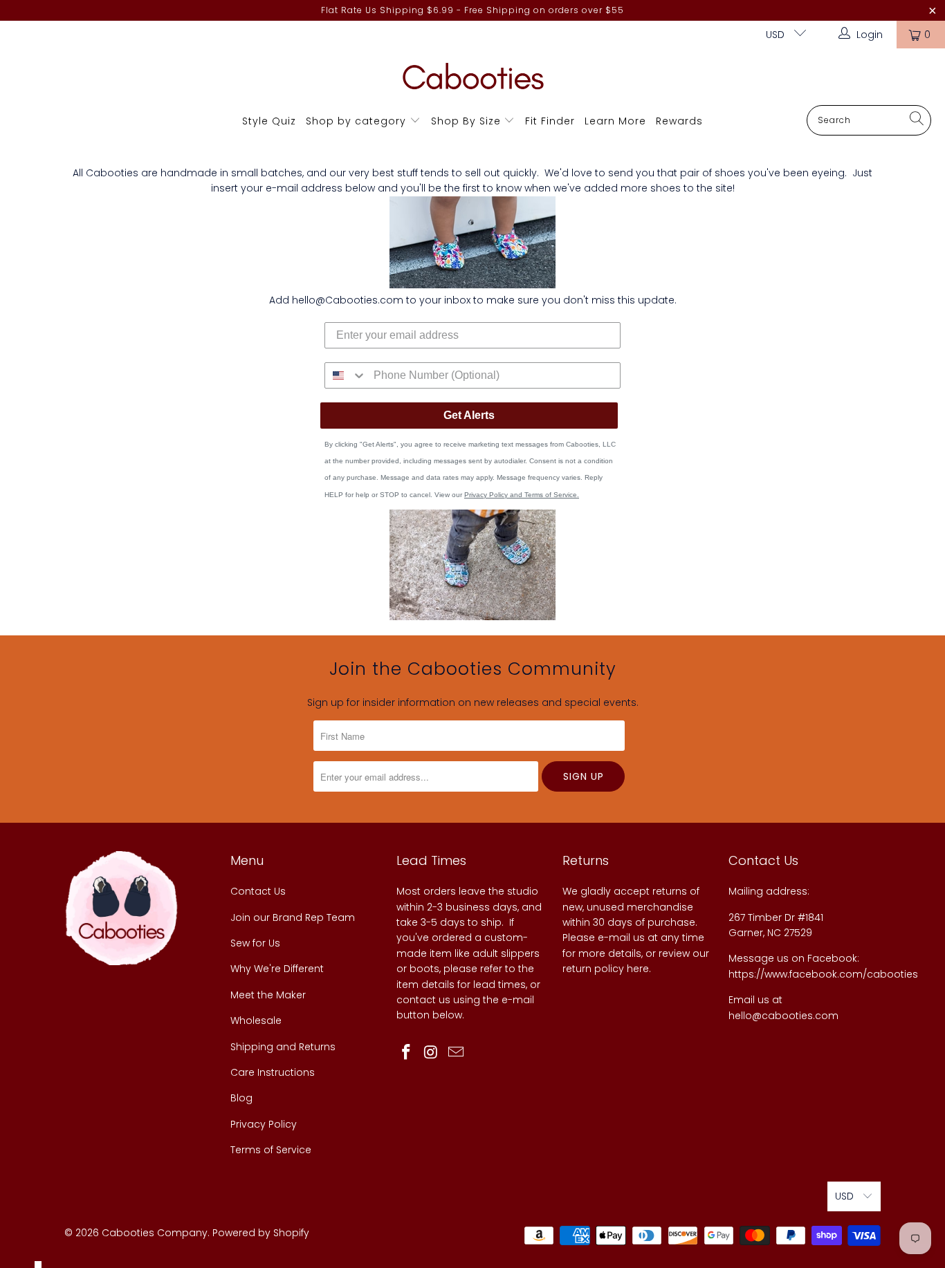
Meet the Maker (268, 995)
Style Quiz (269, 121)
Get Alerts (469, 415)
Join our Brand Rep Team (292, 917)
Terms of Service (270, 1150)
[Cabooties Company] (473, 80)
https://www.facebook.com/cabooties (823, 974)
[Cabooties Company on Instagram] (431, 1053)
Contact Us (258, 891)
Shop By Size (466, 121)
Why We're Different (277, 969)
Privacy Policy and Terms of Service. (521, 494)
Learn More (615, 121)
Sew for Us (255, 943)
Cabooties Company (155, 1233)
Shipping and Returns (283, 1047)
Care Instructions (272, 1072)
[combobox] (346, 375)
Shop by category (356, 121)
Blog (241, 1098)
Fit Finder (550, 121)
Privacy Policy (263, 1124)
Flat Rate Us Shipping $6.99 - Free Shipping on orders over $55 (472, 10)
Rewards (679, 121)
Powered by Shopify (260, 1233)
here (638, 969)
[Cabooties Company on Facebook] (406, 1053)
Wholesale (256, 1020)
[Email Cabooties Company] (456, 1053)
